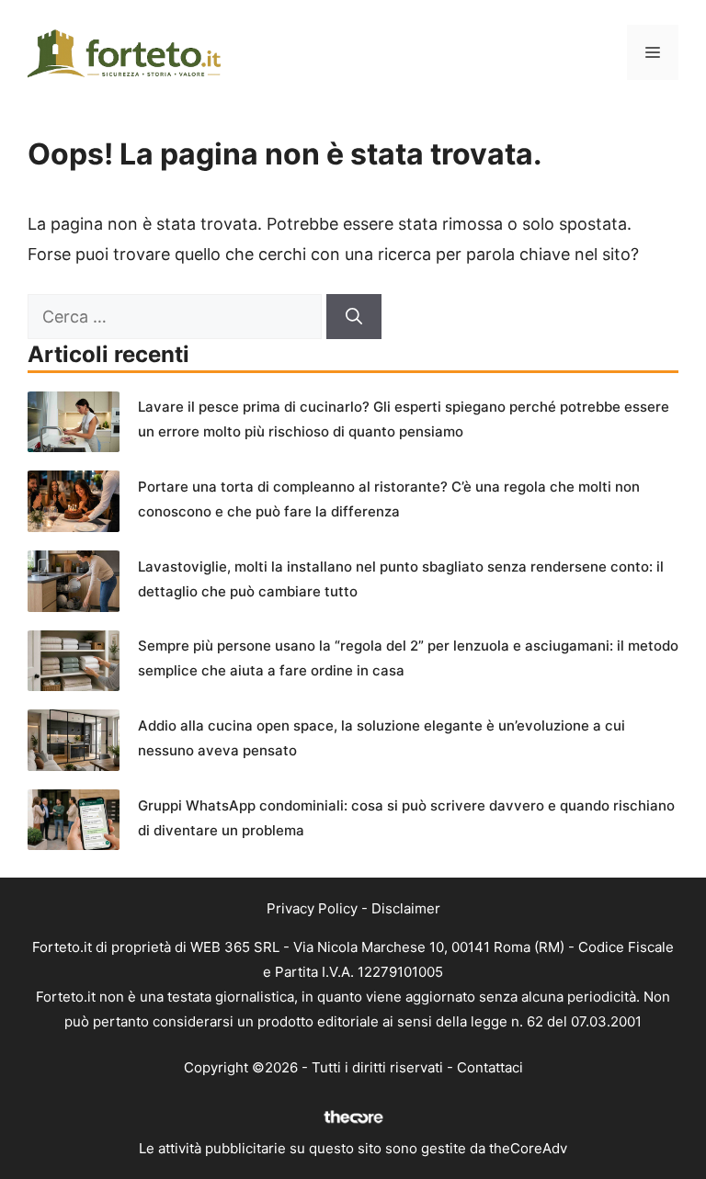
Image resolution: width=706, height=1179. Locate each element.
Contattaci (490, 1067)
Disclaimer (405, 908)
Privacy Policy (312, 908)
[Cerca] (353, 316)
